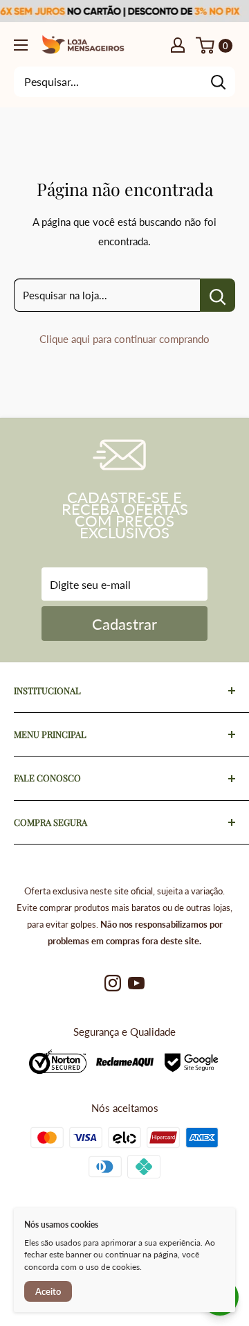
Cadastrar (124, 624)
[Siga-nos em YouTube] (136, 983)
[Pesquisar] (218, 82)
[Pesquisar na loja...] (217, 295)
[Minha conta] (178, 44)
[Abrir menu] (21, 45)
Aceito (48, 1291)
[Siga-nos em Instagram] (112, 983)
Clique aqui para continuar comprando (124, 339)
